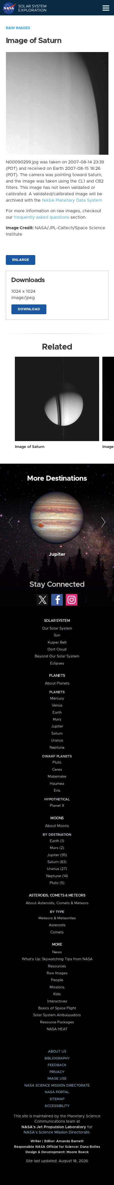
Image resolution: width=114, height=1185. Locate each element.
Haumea (57, 784)
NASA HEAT (57, 1029)
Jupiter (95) (57, 855)
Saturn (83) (57, 862)
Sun (57, 635)
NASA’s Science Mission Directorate (57, 1132)
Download (29, 309)
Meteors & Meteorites (57, 918)
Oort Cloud (57, 649)
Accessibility (57, 1106)
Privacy (57, 1072)
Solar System (57, 621)
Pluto (57, 762)
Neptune (57, 747)
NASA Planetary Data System (72, 200)
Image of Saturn (30, 447)
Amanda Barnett (70, 1141)
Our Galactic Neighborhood (29, 20)
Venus (57, 705)
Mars (57, 719)
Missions (57, 987)
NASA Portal (57, 1092)
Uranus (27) (57, 869)
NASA (7, 8)
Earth (57, 712)
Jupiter (57, 554)
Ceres (57, 770)
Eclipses (57, 663)
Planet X (57, 806)
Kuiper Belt (57, 642)
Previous (11, 522)
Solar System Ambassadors (57, 1015)
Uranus (57, 740)
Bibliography (57, 1058)
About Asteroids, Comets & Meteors (57, 903)
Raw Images (18, 28)
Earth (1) (57, 841)
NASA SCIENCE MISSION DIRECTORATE (57, 1085)
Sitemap (57, 1099)
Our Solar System (57, 628)
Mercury (57, 698)
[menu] (106, 8)
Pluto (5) (57, 883)
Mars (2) (57, 848)
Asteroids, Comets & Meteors (57, 895)
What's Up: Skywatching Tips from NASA (57, 959)
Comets (57, 932)
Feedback (57, 1065)
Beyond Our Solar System (57, 656)
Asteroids (57, 925)
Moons (56, 818)
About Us (57, 1051)
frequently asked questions (41, 217)
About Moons (57, 826)
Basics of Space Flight (57, 1008)
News (57, 952)
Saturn (57, 733)
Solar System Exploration (29, 8)
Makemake (57, 776)
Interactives (57, 1001)
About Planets (57, 683)
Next (102, 522)
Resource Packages (57, 1022)
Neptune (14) (57, 876)
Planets (57, 676)
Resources (57, 966)
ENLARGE (20, 260)
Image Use (57, 1078)
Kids (57, 994)
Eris (57, 790)
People (57, 980)
